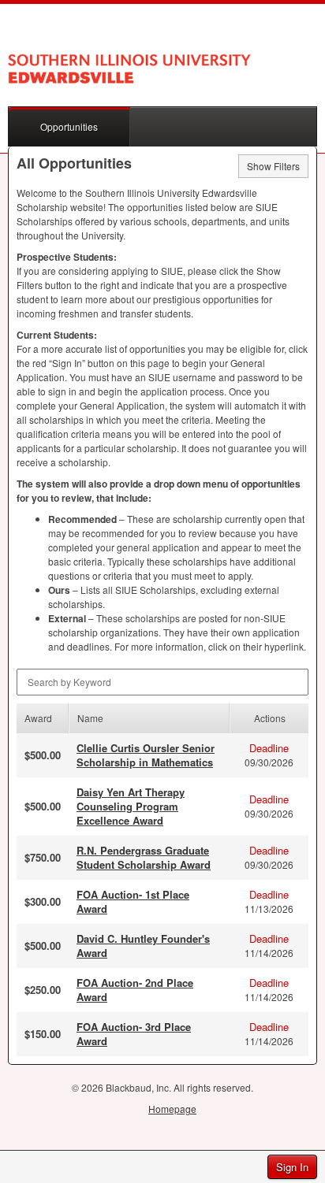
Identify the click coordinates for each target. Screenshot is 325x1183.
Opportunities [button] (69, 126)
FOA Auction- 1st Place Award (133, 901)
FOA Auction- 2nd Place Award (135, 989)
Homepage (172, 1108)
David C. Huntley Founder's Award (143, 945)
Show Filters (273, 165)
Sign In (292, 1166)
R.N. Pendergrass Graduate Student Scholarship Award (144, 857)
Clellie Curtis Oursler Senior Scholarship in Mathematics (146, 755)
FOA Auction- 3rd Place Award (134, 1033)
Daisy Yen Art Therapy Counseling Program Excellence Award (131, 806)
